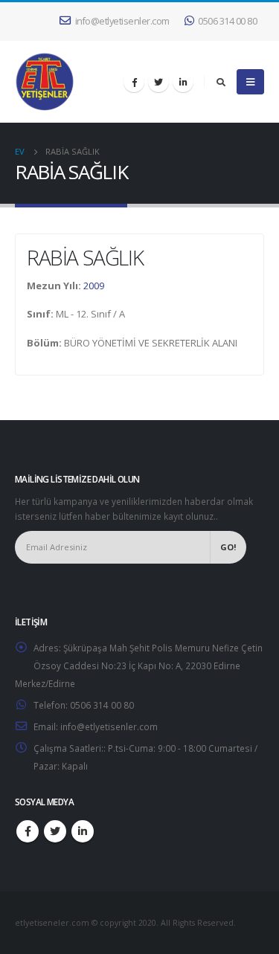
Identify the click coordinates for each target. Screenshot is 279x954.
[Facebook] (134, 81)
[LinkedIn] (183, 81)
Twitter (55, 831)
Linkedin (82, 831)
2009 (93, 285)
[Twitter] (158, 81)
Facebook (27, 831)
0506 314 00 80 (227, 21)
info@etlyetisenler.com (122, 21)
